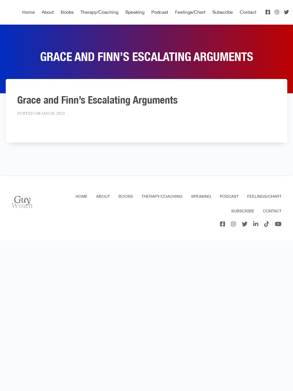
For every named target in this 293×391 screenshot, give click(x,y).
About (48, 12)
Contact (248, 12)
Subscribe (222, 12)
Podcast (159, 12)
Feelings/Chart (190, 12)
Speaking (134, 12)
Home (28, 12)
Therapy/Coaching (99, 12)
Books (67, 12)
